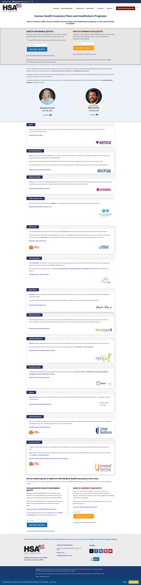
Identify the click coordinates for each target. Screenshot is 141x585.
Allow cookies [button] (134, 582)
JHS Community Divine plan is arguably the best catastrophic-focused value (75, 268)
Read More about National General (39, 328)
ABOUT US (109, 8)
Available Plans (29, 539)
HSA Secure (32, 227)
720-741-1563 (47, 111)
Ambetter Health (34, 177)
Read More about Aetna (36, 135)
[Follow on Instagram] (106, 551)
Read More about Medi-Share (37, 305)
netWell (31, 343)
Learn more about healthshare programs (84, 54)
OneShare (79, 347)
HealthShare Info (47, 539)
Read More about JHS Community (39, 274)
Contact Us (78, 539)
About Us (70, 539)
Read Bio (46, 115)
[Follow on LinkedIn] (101, 551)
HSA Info (38, 539)
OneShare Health (34, 367)
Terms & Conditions (89, 539)
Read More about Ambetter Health (39, 188)
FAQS (56, 539)
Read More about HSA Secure (37, 241)
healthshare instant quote (81, 71)
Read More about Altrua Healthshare (40, 170)
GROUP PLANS (90, 8)
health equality (91, 129)
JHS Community (34, 258)
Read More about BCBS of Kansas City (40, 206)
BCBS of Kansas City (35, 198)
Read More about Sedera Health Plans (40, 404)
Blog (60, 539)
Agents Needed (112, 539)
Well (34, 455)
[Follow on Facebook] (96, 551)
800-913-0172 (7, 1)
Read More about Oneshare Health (39, 377)
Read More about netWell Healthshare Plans (42, 350)
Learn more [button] (52, 582)
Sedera (31, 392)
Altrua (31, 155)
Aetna (31, 125)
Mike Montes (93, 108)
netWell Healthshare (36, 339)
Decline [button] (125, 582)
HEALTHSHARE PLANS (66, 8)
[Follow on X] (91, 551)
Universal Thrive (34, 442)
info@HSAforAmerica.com (64, 555)
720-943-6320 (94, 110)
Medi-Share (32, 290)
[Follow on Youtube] (110, 551)
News (64, 539)
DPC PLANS (100, 8)
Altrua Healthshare (35, 151)
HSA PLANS (56, 8)
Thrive (53, 374)
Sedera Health (33, 397)
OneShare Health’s (80, 372)
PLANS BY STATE (80, 8)
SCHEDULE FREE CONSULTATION (125, 8)
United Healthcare (35, 417)
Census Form (51, 512)
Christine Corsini (47, 108)
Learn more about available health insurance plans (40, 55)
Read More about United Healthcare (39, 427)
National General (34, 315)
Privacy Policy (101, 539)
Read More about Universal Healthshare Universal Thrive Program (48, 458)
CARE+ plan (44, 237)
